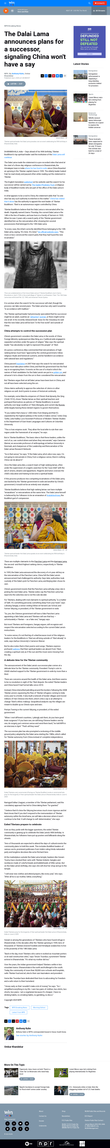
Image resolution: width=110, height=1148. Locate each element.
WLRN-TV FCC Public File (70, 1124)
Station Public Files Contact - (94, 1120)
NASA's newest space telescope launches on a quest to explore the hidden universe (96, 122)
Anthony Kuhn (18, 73)
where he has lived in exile (36, 168)
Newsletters (66, 1116)
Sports (91, 94)
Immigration (93, 71)
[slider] (15, 11)
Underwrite (43, 1126)
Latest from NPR (18, 1012)
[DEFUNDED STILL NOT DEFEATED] (90, 42)
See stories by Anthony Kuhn (29, 1035)
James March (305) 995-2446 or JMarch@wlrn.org (95, 1125)
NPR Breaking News (12, 26)
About (41, 1111)
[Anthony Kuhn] (9, 1033)
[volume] (12, 10)
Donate (41, 1121)
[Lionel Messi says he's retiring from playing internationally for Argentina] (61, 1072)
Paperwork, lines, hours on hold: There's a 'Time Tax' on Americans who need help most (34, 1071)
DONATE (101, 3)
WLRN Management (91, 1128)
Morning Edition (39, 1007)
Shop (63, 1111)
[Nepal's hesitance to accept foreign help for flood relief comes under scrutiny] (11, 1090)
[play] (6, 11)
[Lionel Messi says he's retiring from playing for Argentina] (80, 98)
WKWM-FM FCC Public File (70, 1128)
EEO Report (88, 1116)
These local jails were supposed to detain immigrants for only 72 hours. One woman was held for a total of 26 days (95, 146)
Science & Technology (93, 114)
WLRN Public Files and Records (95, 1111)
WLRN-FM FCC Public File (70, 1126)
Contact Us (42, 1116)
